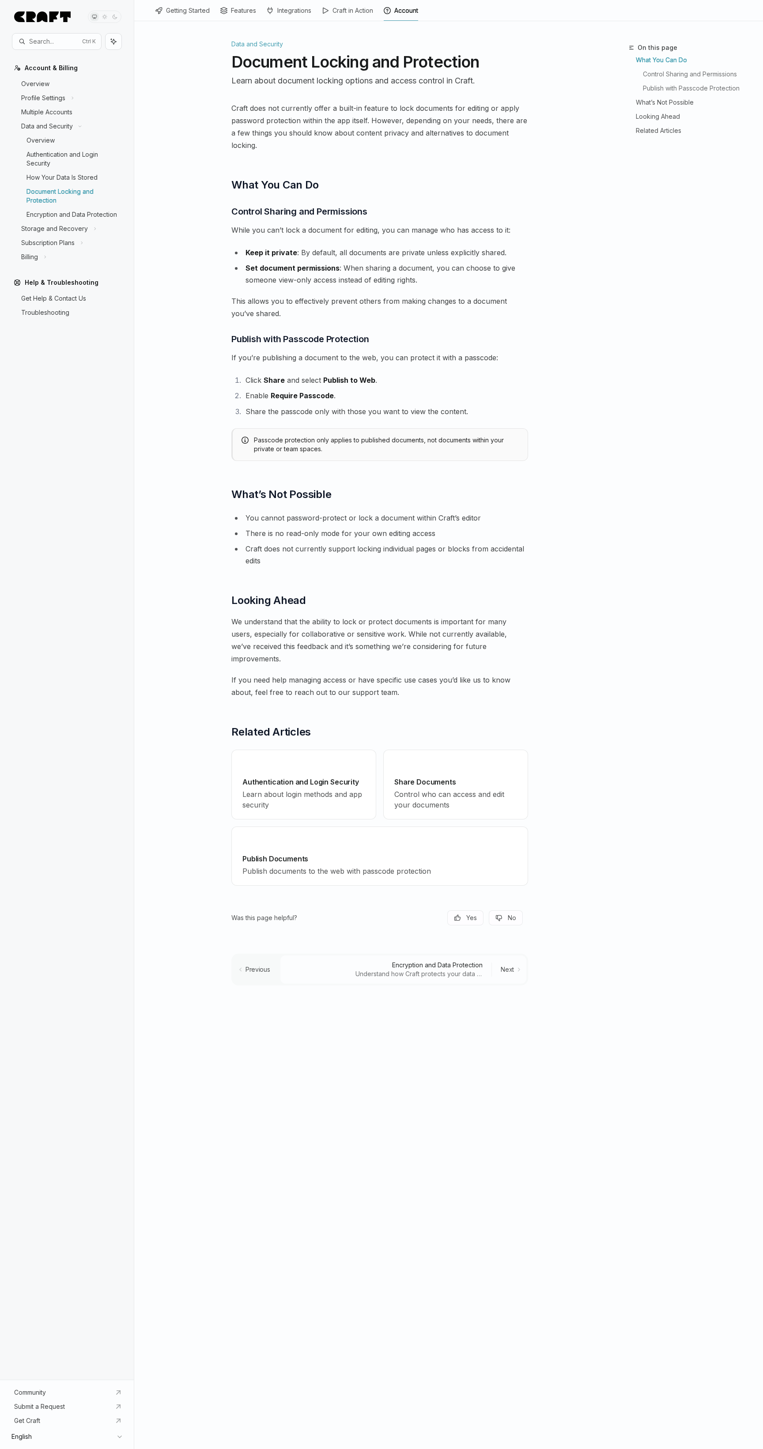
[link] (303, 784)
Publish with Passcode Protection (691, 88)
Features (243, 10)
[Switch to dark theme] (114, 16)
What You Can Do (661, 60)
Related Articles (658, 130)
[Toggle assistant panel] (113, 41)
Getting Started (188, 10)
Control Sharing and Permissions (690, 74)
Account (406, 10)
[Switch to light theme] (104, 16)
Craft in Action (352, 10)
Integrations (294, 10)
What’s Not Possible (665, 102)
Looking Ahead (658, 116)
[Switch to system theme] (94, 16)
